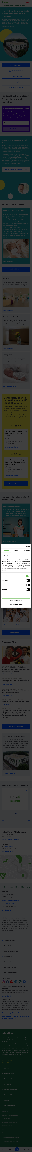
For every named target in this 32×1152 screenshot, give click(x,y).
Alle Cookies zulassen (16, 596)
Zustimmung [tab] (5, 550)
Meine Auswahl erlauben (16, 600)
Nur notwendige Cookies (16, 604)
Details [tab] (16, 550)
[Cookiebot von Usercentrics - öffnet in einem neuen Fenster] (23, 546)
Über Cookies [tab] (26, 550)
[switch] (28, 580)
